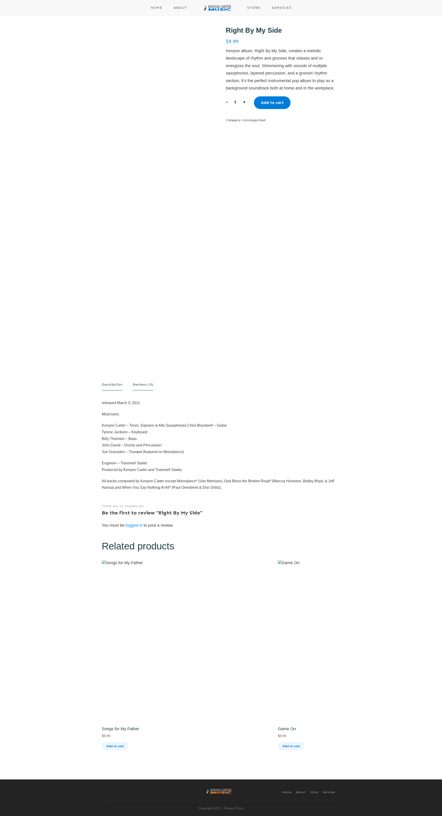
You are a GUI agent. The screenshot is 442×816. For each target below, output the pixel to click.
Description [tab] (112, 384)
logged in (134, 525)
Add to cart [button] (115, 746)
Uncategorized (253, 120)
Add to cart (272, 102)
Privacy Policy (234, 808)
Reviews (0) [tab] (143, 384)
